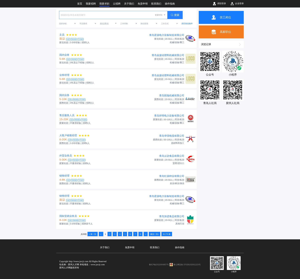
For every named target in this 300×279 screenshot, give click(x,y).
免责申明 (129, 247)
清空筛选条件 (187, 23)
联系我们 (154, 247)
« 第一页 (92, 234)
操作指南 (179, 247)
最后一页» (154, 234)
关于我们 (104, 247)
